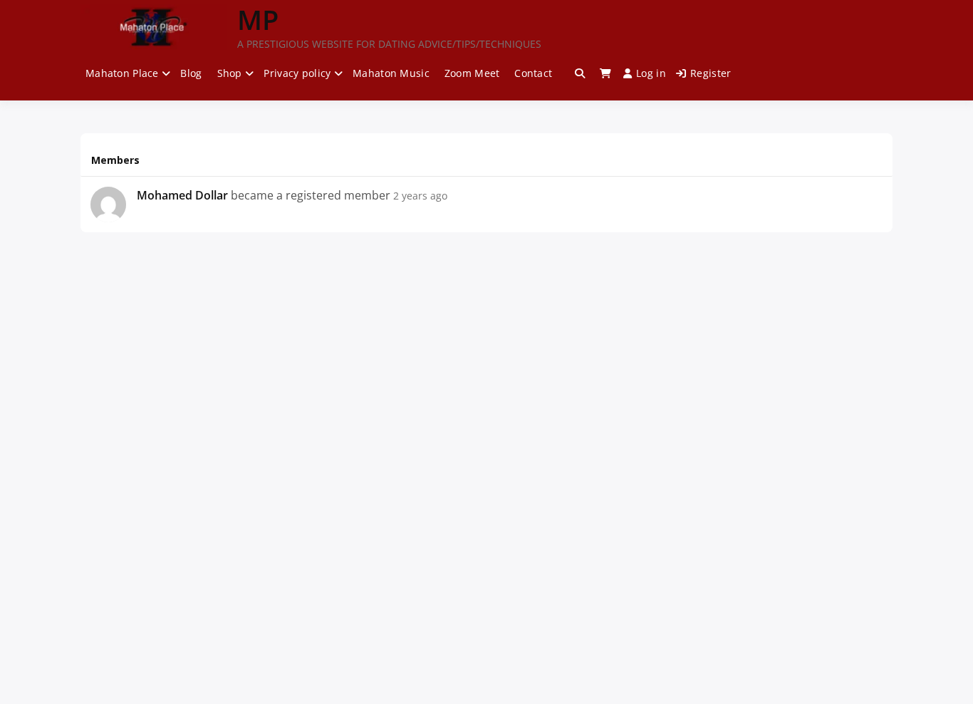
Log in (651, 73)
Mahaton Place (122, 73)
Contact (533, 73)
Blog (191, 73)
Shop (229, 73)
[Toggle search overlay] (580, 73)
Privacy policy (297, 73)
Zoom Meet (472, 73)
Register (710, 73)
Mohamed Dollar (182, 195)
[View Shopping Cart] (605, 73)
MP (258, 19)
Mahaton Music (391, 73)
